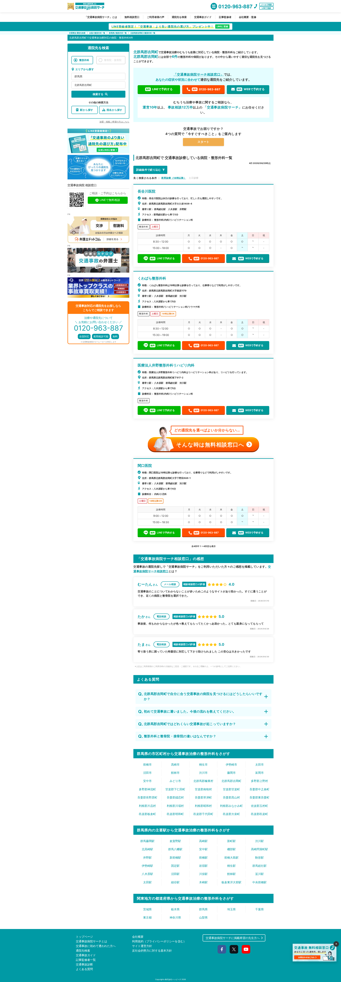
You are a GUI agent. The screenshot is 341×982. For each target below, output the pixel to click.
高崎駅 (203, 841)
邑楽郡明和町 (175, 814)
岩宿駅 (203, 865)
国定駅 (175, 865)
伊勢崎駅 (147, 865)
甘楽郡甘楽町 (231, 789)
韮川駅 (259, 874)
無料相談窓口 (132, 16)
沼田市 (147, 772)
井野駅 (147, 857)
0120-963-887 (206, 89)
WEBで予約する (251, 89)
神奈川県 (175, 917)
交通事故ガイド (203, 16)
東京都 (147, 917)
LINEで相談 (266, 8)
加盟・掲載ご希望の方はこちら (114, 121)
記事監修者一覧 (86, 960)
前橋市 (147, 764)
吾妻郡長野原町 (147, 797)
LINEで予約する (159, 89)
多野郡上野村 (259, 781)
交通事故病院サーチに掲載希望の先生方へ (233, 938)
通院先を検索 (179, 16)
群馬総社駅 (259, 865)
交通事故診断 (84, 964)
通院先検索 (83, 950)
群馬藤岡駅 (147, 841)
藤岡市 (231, 772)
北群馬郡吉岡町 (83, 84)
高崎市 (175, 764)
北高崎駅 (147, 849)
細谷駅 (175, 882)
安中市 (147, 781)
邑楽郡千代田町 (203, 814)
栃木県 (175, 909)
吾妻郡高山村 (231, 797)
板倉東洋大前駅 (231, 882)
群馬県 (78, 76)
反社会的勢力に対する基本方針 (152, 950)
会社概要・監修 (247, 16)
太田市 (259, 764)
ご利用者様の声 (155, 16)
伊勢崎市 (231, 764)
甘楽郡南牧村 (203, 789)
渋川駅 (259, 841)
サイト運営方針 (142, 946)
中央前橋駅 (259, 882)
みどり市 (175, 781)
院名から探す (114, 109)
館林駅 (231, 874)
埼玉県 (231, 909)
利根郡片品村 (147, 806)
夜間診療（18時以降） (173, 177)
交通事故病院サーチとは (91, 941)
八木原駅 (147, 874)
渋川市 (203, 772)
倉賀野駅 (175, 841)
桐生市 (203, 764)
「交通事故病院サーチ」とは (101, 16)
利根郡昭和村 (203, 806)
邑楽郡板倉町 (147, 814)
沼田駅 (175, 874)
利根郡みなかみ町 (231, 806)
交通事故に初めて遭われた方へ (96, 946)
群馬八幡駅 (175, 849)
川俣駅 (203, 874)
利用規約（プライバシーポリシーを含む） (159, 941)
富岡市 (259, 772)
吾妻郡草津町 (203, 797)
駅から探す (86, 109)
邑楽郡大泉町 (231, 814)
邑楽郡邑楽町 (259, 814)
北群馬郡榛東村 (203, 781)
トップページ (84, 936)
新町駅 (231, 841)
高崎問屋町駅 (259, 849)
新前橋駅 (175, 857)
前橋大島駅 (231, 857)
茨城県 (147, 909)
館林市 (175, 772)
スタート (203, 141)
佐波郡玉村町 (259, 806)
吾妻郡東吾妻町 (259, 797)
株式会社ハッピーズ (173, 979)
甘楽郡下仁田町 (175, 789)
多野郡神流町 (147, 789)
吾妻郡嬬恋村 (175, 797)
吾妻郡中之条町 (259, 789)
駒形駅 (259, 857)
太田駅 (147, 882)
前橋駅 (203, 857)
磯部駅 (231, 849)
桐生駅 (231, 865)
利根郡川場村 (175, 806)
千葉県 (259, 909)
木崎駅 (203, 882)
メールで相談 (266, 4)
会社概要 (138, 936)
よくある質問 (84, 969)
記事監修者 (225, 16)
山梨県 (203, 917)
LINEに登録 (222, 26)
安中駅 (203, 849)
